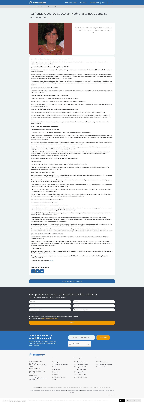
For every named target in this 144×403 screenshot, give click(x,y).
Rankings (56, 362)
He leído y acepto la (44, 318)
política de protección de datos (49, 318)
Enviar (72, 322)
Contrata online (101, 367)
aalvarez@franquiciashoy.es (37, 371)
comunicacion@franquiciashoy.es (38, 378)
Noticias (56, 367)
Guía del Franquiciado (60, 377)
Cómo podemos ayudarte (73, 390)
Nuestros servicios (102, 362)
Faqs (103, 2)
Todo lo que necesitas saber (59, 390)
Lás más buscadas (80, 374)
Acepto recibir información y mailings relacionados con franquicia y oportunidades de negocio (55, 316)
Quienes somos (47, 390)
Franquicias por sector (71, 2)
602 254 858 (32, 373)
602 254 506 (32, 379)
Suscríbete (103, 337)
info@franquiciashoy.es (35, 361)
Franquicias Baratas (80, 372)
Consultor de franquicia (36, 390)
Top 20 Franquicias (80, 369)
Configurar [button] (137, 400)
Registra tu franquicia (86, 390)
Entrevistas (57, 372)
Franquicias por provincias (61, 364)
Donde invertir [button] (94, 2)
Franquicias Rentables (81, 364)
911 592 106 (32, 363)
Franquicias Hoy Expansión (104, 364)
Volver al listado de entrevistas (72, 281)
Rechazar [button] (129, 400)
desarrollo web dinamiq (110, 395)
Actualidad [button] (83, 2)
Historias (56, 374)
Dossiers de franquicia (98, 390)
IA (112, 2)
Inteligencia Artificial (81, 377)
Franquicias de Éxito (81, 367)
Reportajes (57, 369)
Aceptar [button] (122, 400)
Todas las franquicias (81, 362)
